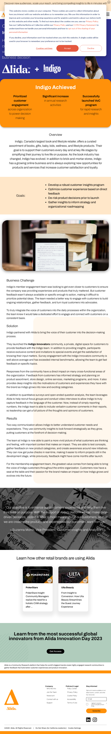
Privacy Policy (92, 21)
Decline (90, 48)
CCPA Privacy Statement (84, 25)
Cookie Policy (72, 696)
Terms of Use (72, 703)
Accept (67, 48)
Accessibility (71, 699)
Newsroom (51, 696)
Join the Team (52, 692)
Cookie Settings (74, 728)
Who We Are (51, 689)
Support (49, 703)
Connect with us (52, 699)
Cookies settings (44, 48)
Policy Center (72, 689)
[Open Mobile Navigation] (107, 15)
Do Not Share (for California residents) (51, 728)
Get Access (55, 651)
